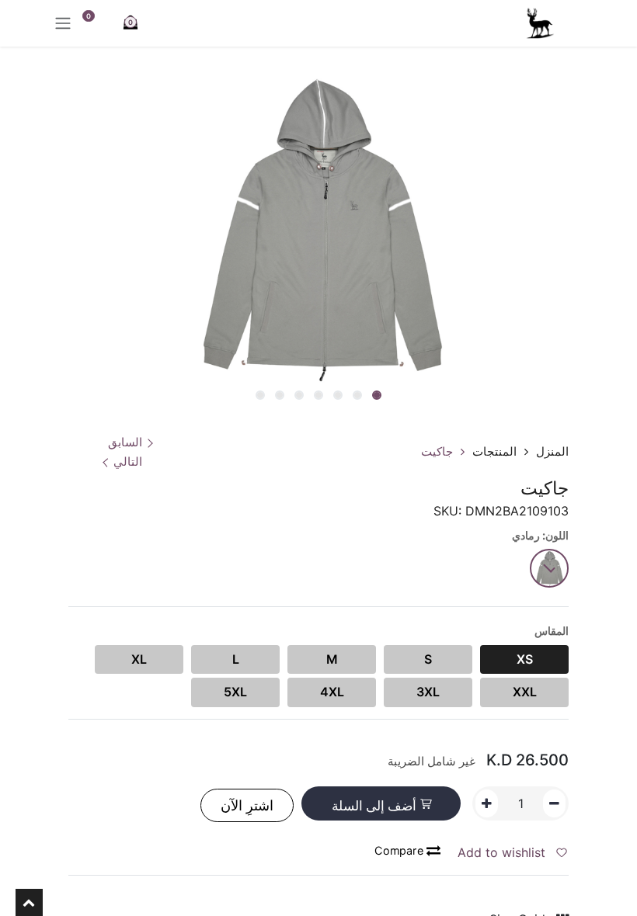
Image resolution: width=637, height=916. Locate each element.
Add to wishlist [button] (503, 852)
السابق (125, 442)
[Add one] (486, 803)
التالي (127, 461)
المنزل (552, 451)
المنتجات (494, 451)
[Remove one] (554, 803)
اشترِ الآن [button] (247, 805)
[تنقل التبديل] (62, 23)
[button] (439, 396)
